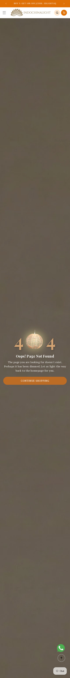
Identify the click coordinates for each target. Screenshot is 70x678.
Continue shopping (35, 380)
